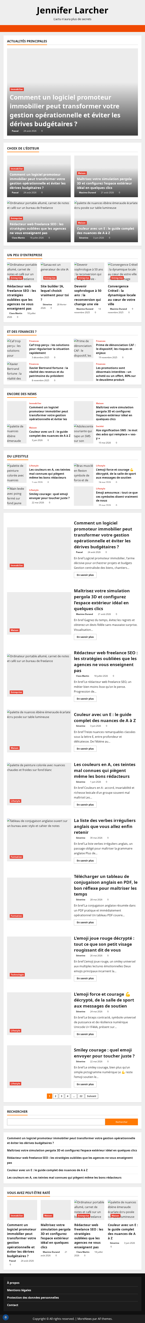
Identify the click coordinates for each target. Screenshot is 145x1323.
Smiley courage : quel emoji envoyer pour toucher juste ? (17, 496)
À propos (13, 1283)
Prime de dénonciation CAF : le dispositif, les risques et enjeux (83, 348)
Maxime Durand (87, 192)
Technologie (17, 974)
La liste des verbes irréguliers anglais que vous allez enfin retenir (39, 840)
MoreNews (84, 1319)
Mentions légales (19, 1290)
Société (100, 426)
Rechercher (17, 1111)
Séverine (83, 237)
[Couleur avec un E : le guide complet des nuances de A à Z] (123, 1210)
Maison (82, 173)
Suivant (91, 1096)
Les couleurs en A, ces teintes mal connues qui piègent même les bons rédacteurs (17, 473)
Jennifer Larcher (72, 10)
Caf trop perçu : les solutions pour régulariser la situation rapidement (17, 348)
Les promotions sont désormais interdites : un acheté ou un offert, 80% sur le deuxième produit (83, 371)
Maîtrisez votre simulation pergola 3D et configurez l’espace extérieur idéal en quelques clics (104, 183)
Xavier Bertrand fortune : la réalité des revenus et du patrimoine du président (17, 371)
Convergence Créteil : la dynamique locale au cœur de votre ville (122, 295)
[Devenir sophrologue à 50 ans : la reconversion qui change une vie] (89, 272)
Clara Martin (18, 237)
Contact (12, 1305)
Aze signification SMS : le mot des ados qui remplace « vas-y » (83, 433)
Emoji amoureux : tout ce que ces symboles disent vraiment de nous (83, 496)
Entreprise (16, 218)
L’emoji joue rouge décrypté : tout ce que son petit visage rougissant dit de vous (39, 958)
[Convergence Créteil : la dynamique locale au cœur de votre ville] (123, 272)
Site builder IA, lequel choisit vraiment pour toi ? (55, 293)
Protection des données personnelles (33, 1298)
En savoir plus (87, 575)
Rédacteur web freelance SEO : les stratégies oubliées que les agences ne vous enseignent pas (38, 228)
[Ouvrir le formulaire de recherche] (140, 28)
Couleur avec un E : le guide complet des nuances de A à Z (105, 230)
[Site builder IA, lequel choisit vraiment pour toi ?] (56, 272)
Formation (16, 856)
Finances (34, 341)
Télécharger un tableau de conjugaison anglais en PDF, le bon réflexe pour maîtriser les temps (39, 899)
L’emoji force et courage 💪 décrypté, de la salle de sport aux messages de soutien (83, 473)
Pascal (15, 130)
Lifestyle (34, 466)
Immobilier (17, 89)
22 (81, 1096)
